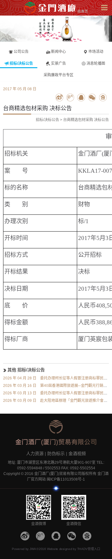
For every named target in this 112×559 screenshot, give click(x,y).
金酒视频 (77, 453)
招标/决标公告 (47, 120)
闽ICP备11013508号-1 (66, 479)
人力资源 (35, 453)
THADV (82, 549)
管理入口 (94, 549)
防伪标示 (56, 453)
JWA (33, 549)
